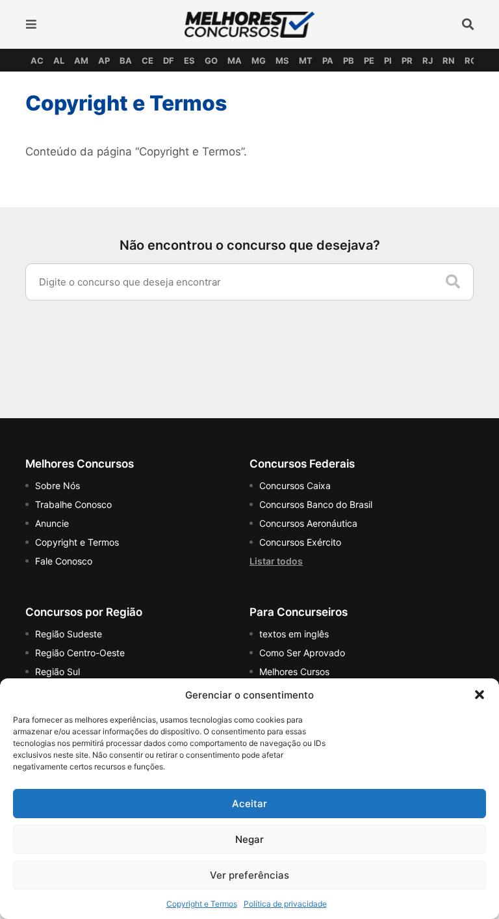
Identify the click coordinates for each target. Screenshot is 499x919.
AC (37, 60)
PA (327, 60)
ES (189, 60)
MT (306, 60)
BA (126, 60)
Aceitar (249, 803)
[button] (479, 694)
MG (258, 60)
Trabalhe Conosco (73, 504)
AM (81, 60)
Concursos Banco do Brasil (315, 504)
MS (282, 60)
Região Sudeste (68, 633)
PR (407, 60)
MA (234, 60)
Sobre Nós (57, 485)
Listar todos (276, 560)
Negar (249, 839)
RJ (427, 60)
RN (448, 60)
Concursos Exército (300, 542)
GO (211, 60)
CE (147, 60)
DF (168, 60)
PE (369, 60)
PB (348, 60)
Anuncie (52, 523)
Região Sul (57, 671)
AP (104, 60)
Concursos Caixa (295, 485)
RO (471, 60)
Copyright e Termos (201, 904)
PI (388, 60)
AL (58, 60)
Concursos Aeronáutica (308, 523)
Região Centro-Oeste (80, 652)
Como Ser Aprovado (302, 652)
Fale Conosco (63, 560)
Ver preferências (249, 875)
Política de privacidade (285, 904)
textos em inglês (294, 633)
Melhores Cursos (294, 671)
